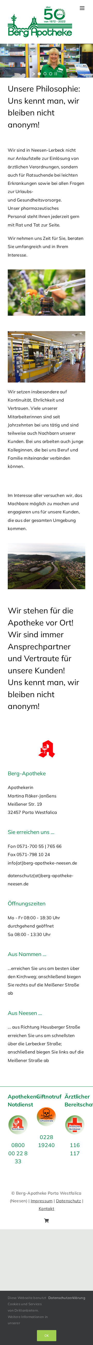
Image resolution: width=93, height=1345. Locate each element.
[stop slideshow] (56, 73)
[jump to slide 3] (50, 73)
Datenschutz (68, 1200)
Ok (46, 1335)
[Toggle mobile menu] (82, 8)
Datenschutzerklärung (66, 1298)
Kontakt (46, 1208)
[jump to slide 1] (39, 73)
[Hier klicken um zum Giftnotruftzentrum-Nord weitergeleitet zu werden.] (46, 1110)
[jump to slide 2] (45, 73)
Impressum (42, 1200)
